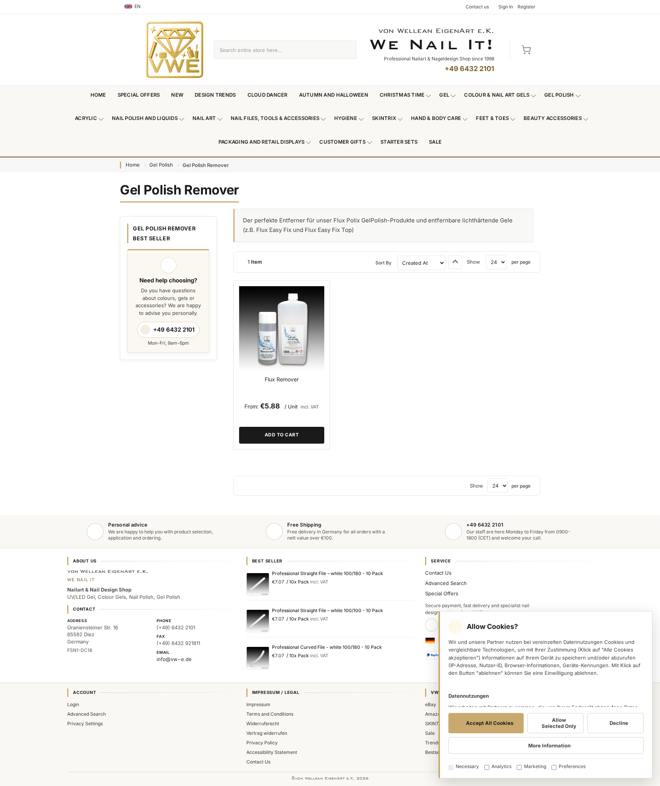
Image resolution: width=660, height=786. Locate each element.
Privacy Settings (85, 723)
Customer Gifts (342, 142)
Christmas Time (402, 95)
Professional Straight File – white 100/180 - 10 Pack (327, 573)
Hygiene (345, 118)
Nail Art (204, 118)
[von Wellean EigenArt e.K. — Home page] (174, 49)
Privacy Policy (262, 742)
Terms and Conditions (269, 714)
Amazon (434, 714)
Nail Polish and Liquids (145, 118)
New (177, 95)
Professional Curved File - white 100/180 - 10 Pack (327, 647)
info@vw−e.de (174, 659)
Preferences (572, 766)
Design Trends (215, 95)
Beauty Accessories (553, 118)
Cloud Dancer (267, 95)
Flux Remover (282, 379)
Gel (444, 95)
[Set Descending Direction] (455, 262)
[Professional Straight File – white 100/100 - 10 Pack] (257, 620)
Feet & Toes (492, 118)
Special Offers (139, 95)
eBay (430, 704)
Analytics (501, 766)
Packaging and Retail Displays (261, 142)
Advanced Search (446, 583)
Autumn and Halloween (333, 95)
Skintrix (384, 118)
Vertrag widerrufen (266, 733)
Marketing (535, 766)
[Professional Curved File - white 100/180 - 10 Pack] (257, 658)
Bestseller (435, 752)
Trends (432, 742)
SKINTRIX (435, 723)
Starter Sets (398, 142)
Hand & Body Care (436, 118)
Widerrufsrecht (262, 723)
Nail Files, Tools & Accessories (275, 118)
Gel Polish (559, 95)
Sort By (383, 263)
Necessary (467, 766)
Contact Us (438, 573)
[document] (545, 694)
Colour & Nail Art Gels (496, 95)
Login (73, 704)
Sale (435, 142)
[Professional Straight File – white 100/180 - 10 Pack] (257, 584)
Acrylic (86, 118)
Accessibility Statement (271, 752)
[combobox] (276, 49)
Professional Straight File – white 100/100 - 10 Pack (327, 610)
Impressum (258, 704)
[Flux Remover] (281, 328)
